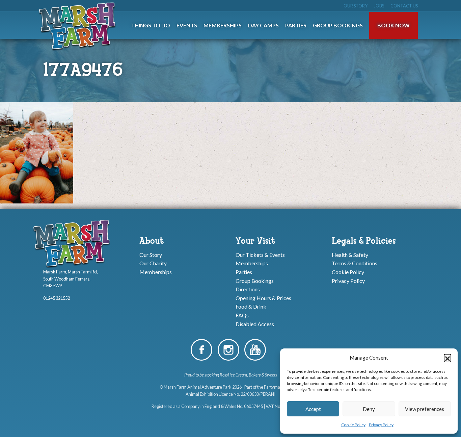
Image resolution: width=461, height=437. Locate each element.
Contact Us (404, 5)
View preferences (424, 409)
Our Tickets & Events (260, 254)
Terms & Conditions (354, 263)
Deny (369, 409)
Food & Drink (251, 306)
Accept (313, 409)
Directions (248, 289)
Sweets (271, 375)
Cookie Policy (353, 424)
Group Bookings (255, 280)
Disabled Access (255, 323)
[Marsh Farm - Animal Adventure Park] (78, 26)
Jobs (379, 5)
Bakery (255, 375)
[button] (447, 357)
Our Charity (153, 263)
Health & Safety (350, 254)
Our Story (356, 5)
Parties (244, 272)
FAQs (242, 315)
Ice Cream (238, 375)
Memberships (155, 272)
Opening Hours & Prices (263, 297)
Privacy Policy (381, 424)
